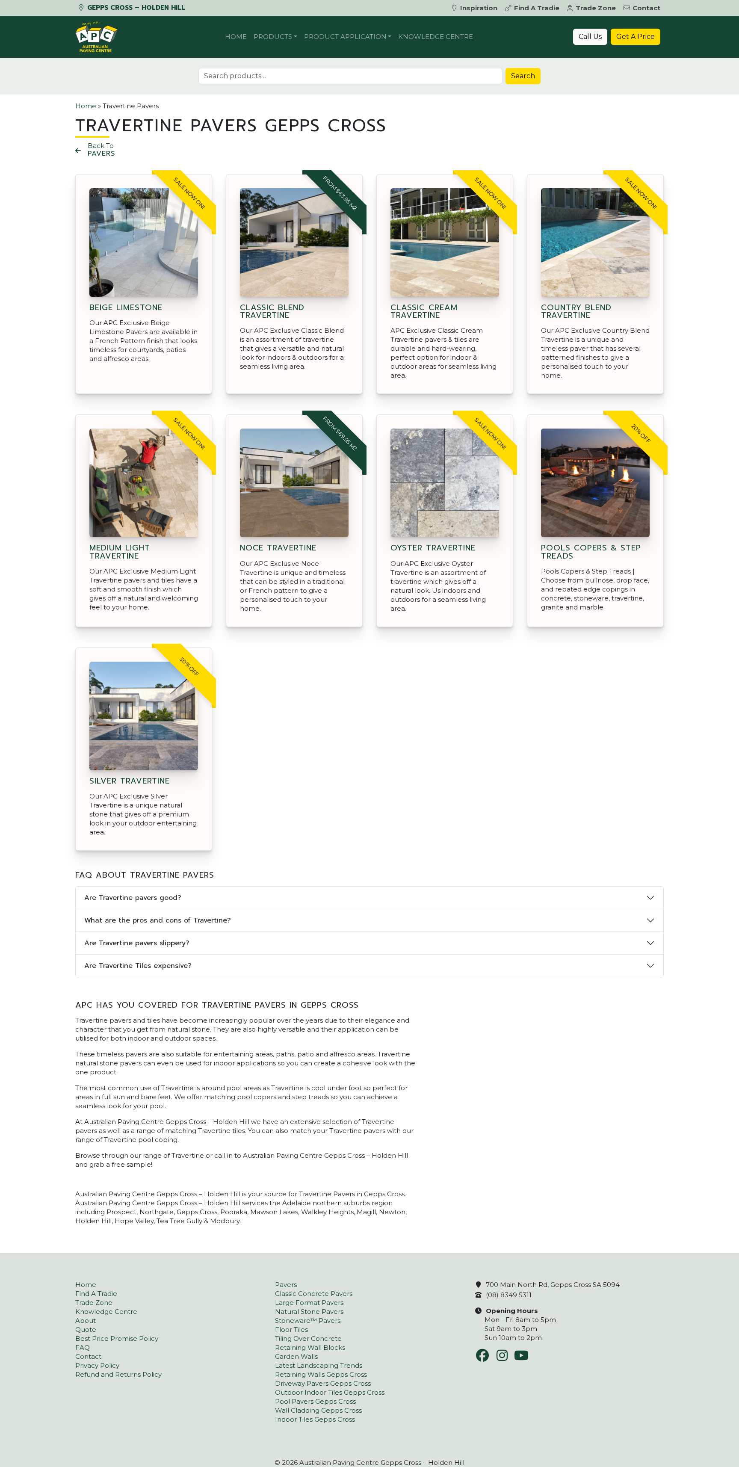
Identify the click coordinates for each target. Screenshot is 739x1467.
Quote (85, 1329)
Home (236, 37)
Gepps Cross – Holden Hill (135, 7)
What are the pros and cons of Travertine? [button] (157, 920)
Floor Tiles (291, 1329)
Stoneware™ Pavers (307, 1320)
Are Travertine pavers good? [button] (132, 898)
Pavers (286, 1285)
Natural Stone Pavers (309, 1311)
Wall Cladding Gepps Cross (318, 1410)
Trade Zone (596, 8)
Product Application (345, 37)
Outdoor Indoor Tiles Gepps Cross (329, 1392)
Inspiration (478, 8)
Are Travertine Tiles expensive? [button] (138, 966)
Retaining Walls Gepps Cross (321, 1374)
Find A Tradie (536, 8)
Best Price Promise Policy (116, 1338)
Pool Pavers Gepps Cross (315, 1401)
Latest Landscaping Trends (318, 1365)
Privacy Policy (97, 1365)
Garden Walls (296, 1356)
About (85, 1320)
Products (273, 37)
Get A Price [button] (635, 37)
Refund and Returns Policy (118, 1374)
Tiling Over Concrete (308, 1338)
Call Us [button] (590, 37)
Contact (646, 8)
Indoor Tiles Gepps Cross (315, 1419)
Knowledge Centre (435, 37)
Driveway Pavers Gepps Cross (323, 1383)
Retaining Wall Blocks (310, 1347)
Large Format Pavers (309, 1302)
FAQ (82, 1347)
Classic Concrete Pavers (313, 1294)
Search (523, 76)
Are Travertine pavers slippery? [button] (136, 943)
